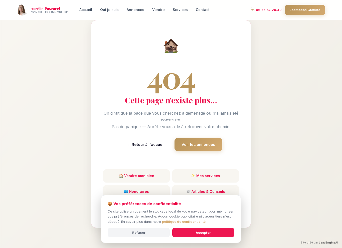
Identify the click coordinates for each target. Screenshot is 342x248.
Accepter (203, 233)
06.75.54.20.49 (269, 10)
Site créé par (319, 242)
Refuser (138, 233)
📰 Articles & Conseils (205, 191)
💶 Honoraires (136, 191)
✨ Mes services (205, 176)
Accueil (85, 9)
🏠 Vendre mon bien (136, 176)
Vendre (158, 9)
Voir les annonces (198, 144)
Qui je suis (109, 9)
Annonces (135, 9)
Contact (203, 9)
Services (180, 9)
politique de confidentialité (184, 222)
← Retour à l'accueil (145, 144)
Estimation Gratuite (305, 10)
